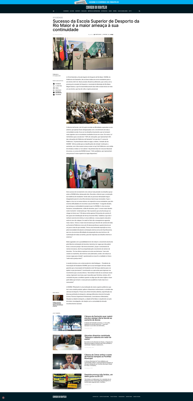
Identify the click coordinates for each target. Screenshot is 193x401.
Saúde (110, 11)
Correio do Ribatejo (93, 7)
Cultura (72, 11)
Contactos (95, 396)
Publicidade (121, 396)
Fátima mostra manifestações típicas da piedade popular (58, 304)
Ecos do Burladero (122, 11)
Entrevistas (104, 11)
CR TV (130, 11)
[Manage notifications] (3, 397)
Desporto (77, 11)
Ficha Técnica (113, 396)
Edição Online (136, 396)
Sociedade (66, 11)
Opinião (115, 11)
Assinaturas (129, 396)
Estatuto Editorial (104, 396)
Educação (84, 11)
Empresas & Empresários (94, 11)
